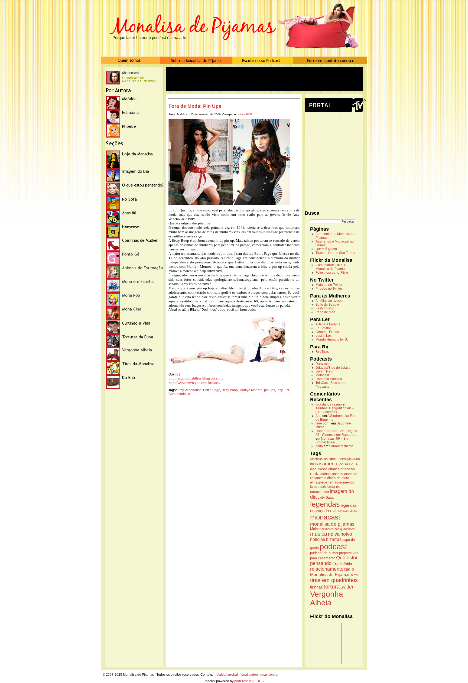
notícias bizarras (326, 539)
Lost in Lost (324, 336)
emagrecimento (342, 482)
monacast (325, 517)
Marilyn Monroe (250, 390)
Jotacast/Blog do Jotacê (333, 368)
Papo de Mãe (325, 312)
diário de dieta (338, 478)
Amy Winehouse (189, 390)
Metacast (322, 375)
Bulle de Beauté (327, 304)
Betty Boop (230, 390)
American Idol (319, 458)
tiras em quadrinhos (334, 580)
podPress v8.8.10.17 (249, 681)
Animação (345, 458)
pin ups (269, 390)
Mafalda (343, 511)
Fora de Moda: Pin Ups (194, 106)
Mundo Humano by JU (332, 339)
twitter (346, 587)
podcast (333, 546)
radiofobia (343, 563)
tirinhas (316, 587)
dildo (319, 446)
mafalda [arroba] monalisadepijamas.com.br (246, 675)
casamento (327, 463)
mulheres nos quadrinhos (338, 529)
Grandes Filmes (327, 332)
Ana (318, 416)
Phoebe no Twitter (329, 288)
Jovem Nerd (324, 371)
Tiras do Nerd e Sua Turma (335, 253)
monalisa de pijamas (332, 524)
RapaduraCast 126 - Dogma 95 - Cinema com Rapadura (336, 433)
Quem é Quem (326, 249)
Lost (334, 511)
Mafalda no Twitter (329, 285)
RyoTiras (322, 352)
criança (334, 469)
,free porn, (323, 423)
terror (355, 575)
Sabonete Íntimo (341, 446)
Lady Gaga (325, 497)
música (318, 534)
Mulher (315, 529)
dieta (315, 473)
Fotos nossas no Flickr (332, 272)
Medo (353, 511)
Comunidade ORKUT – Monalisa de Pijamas (333, 267)
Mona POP (245, 114)
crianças (347, 469)
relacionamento (326, 569)
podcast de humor (324, 553)
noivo (346, 534)
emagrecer (319, 482)
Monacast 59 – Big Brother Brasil (332, 440)
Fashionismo (325, 308)
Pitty (280, 390)
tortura (332, 586)
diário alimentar (331, 474)
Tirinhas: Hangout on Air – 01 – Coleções (335, 410)
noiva (334, 534)
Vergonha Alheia (326, 598)
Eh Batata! (323, 328)
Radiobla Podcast (329, 379)
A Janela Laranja (328, 324)
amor (333, 458)
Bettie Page (211, 390)
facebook (318, 486)
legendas (325, 504)
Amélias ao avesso (329, 301)
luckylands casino (329, 404)
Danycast (322, 364)
